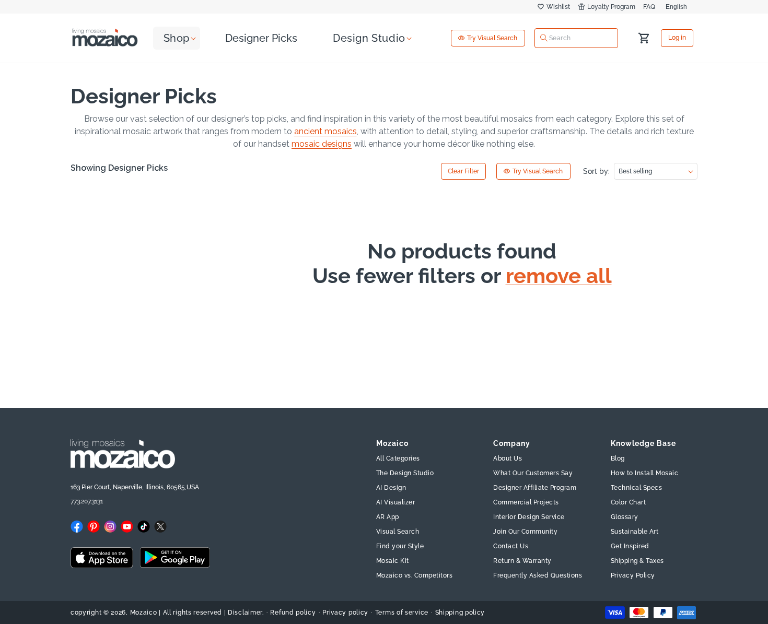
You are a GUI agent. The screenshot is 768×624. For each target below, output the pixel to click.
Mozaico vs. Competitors (414, 575)
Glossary (624, 517)
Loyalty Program (611, 6)
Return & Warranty (522, 560)
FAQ (649, 6)
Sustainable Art (635, 531)
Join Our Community (525, 531)
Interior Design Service (529, 517)
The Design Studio (405, 473)
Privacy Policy (633, 575)
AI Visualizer (395, 502)
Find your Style (400, 546)
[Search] (544, 38)
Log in (677, 38)
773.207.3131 (87, 501)
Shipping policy (460, 612)
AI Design (391, 487)
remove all (559, 276)
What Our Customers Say (533, 473)
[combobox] (576, 37)
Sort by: (596, 171)
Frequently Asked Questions (537, 575)
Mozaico (143, 612)
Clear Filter (463, 171)
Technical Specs (636, 487)
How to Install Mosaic (645, 473)
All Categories (398, 458)
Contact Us (510, 546)
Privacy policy (345, 612)
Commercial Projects (526, 502)
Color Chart (628, 502)
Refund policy (293, 612)
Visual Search (398, 531)
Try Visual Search (492, 38)
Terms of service (401, 612)
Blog (618, 458)
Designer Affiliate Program (534, 487)
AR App (387, 517)
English (676, 6)
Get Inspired (630, 546)
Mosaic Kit (392, 560)
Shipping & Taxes (637, 560)
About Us (507, 458)
